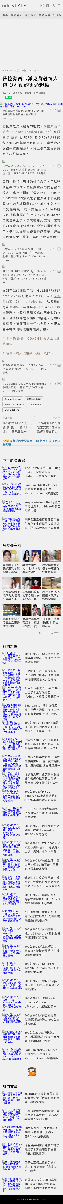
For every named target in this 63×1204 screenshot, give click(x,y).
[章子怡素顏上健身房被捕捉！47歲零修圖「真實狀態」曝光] (12, 1167)
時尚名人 (16, 15)
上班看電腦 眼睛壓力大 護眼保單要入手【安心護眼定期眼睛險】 (11, 595)
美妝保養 (44, 15)
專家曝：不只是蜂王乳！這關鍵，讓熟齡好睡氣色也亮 (11, 568)
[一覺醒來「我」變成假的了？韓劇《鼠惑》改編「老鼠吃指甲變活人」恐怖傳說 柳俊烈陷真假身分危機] (12, 675)
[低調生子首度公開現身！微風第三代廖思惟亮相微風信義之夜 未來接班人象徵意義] (12, 882)
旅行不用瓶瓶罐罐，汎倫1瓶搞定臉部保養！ (51, 595)
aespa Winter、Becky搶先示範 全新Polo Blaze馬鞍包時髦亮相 (42, 506)
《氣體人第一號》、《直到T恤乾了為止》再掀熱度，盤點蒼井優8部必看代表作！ (41, 744)
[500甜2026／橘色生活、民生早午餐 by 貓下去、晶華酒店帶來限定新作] (12, 865)
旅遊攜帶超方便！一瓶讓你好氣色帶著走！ (51, 568)
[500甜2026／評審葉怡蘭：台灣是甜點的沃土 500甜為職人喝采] (12, 1020)
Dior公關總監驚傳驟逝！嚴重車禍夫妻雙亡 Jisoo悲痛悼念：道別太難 (41, 1115)
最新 (5, 15)
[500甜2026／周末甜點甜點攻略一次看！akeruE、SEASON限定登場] (12, 830)
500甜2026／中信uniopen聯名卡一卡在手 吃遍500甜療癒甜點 (42, 985)
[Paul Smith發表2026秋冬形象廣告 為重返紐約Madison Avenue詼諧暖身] (12, 489)
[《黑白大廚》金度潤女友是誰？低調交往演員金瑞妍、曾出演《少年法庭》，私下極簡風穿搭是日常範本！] (12, 779)
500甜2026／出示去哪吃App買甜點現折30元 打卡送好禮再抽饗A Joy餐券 (42, 899)
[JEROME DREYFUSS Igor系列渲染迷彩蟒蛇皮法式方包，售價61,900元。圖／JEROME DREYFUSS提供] (31, 266)
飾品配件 (34, 70)
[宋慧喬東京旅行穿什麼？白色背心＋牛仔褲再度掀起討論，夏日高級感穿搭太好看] (12, 524)
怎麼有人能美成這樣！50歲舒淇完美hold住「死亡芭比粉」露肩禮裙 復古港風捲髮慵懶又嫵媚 (42, 763)
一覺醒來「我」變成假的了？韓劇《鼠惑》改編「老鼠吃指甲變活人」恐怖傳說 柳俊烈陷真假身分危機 (41, 677)
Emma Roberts (12, 409)
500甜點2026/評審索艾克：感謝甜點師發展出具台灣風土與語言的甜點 (41, 1036)
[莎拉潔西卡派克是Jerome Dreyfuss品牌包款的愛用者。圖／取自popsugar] (31, 105)
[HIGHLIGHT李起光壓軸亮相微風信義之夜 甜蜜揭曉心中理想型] (12, 813)
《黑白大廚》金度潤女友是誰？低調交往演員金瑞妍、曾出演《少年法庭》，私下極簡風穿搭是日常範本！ (41, 780)
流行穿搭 (30, 15)
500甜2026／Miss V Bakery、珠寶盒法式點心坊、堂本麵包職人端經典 (40, 795)
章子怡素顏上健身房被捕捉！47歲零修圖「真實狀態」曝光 (40, 1166)
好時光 (57, 15)
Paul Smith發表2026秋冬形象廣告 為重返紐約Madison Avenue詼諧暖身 (41, 489)
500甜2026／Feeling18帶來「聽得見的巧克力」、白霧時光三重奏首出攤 (41, 727)
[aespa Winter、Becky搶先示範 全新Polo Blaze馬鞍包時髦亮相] (12, 507)
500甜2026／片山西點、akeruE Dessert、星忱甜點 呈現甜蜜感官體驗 (42, 933)
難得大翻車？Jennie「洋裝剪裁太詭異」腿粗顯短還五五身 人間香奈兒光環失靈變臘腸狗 (31, 568)
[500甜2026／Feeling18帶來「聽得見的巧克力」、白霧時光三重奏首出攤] (12, 727)
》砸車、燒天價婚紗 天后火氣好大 (28, 353)
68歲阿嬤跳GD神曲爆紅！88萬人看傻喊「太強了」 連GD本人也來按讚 (41, 1132)
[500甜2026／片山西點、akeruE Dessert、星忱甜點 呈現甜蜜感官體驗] (12, 934)
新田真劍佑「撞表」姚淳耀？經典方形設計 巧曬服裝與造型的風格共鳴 (42, 916)
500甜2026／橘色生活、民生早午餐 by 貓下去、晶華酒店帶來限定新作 (41, 864)
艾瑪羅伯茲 (36, 404)
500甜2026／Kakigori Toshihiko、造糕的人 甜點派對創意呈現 (41, 968)
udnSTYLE (8, 70)
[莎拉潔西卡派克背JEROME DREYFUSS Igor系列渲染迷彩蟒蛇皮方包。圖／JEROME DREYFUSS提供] (31, 161)
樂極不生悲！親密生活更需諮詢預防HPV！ (11, 622)
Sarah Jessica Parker (15, 404)
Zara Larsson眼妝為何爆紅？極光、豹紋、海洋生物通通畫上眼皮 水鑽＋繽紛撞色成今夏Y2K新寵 (42, 711)
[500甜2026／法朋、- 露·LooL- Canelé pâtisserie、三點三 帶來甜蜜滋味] (12, 1003)
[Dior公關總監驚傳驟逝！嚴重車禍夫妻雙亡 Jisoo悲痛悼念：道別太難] (12, 1115)
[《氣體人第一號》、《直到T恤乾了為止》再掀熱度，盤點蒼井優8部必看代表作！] (12, 744)
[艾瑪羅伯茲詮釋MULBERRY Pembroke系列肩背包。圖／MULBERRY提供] (31, 361)
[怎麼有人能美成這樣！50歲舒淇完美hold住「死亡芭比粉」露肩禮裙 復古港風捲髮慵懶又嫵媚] (12, 761)
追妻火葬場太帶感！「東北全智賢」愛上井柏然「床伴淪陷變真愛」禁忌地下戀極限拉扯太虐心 (31, 622)
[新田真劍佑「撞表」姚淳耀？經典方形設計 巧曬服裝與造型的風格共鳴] (12, 916)
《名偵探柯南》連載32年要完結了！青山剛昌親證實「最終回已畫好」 (42, 1149)
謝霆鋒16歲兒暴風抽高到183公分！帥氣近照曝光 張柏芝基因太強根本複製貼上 (41, 1186)
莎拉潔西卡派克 (34, 399)
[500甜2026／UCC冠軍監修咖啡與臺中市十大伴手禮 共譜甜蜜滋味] (12, 658)
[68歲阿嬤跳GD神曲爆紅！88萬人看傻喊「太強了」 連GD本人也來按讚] (12, 1132)
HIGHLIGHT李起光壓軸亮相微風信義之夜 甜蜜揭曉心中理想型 (42, 813)
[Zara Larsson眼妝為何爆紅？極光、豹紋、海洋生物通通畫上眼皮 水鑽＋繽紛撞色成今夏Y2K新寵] (12, 710)
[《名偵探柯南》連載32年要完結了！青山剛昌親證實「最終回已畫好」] (12, 1150)
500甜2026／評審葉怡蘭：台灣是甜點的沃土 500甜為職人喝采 (41, 1019)
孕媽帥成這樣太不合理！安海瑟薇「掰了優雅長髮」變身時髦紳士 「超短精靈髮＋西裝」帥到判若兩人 (31, 595)
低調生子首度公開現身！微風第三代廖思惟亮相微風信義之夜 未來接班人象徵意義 (42, 881)
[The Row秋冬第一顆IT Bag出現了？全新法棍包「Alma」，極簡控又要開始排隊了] (12, 472)
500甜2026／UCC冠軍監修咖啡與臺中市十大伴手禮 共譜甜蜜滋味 (42, 658)
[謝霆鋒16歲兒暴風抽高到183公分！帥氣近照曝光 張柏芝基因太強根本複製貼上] (12, 1184)
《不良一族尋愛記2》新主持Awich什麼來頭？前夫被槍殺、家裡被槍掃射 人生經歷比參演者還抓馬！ (51, 622)
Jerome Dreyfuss (13, 399)
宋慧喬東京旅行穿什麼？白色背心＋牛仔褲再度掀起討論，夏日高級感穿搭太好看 (41, 523)
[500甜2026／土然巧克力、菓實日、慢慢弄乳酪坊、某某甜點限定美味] (12, 951)
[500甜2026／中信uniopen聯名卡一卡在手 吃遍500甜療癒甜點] (12, 985)
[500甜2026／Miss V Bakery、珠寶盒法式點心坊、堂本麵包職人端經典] (12, 796)
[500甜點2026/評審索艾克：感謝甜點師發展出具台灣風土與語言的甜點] (12, 1037)
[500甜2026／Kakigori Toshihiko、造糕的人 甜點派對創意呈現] (12, 968)
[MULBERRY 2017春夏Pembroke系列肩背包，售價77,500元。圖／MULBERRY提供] (31, 379)
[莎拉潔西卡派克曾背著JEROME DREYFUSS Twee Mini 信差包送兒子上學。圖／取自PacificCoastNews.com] (31, 244)
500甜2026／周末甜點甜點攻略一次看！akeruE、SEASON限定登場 (41, 830)
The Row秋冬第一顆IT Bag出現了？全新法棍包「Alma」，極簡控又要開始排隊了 (42, 474)
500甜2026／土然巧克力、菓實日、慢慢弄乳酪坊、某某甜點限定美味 (41, 950)
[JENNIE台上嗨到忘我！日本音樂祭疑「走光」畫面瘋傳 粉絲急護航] (12, 1098)
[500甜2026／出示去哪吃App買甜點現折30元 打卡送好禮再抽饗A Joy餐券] (12, 899)
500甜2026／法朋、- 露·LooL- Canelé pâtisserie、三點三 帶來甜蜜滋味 (41, 1004)
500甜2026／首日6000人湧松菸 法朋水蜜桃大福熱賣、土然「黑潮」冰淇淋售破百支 (42, 849)
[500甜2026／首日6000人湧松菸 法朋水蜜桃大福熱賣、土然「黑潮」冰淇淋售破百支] (12, 848)
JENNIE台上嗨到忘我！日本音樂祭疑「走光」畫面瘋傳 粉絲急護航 (41, 1097)
